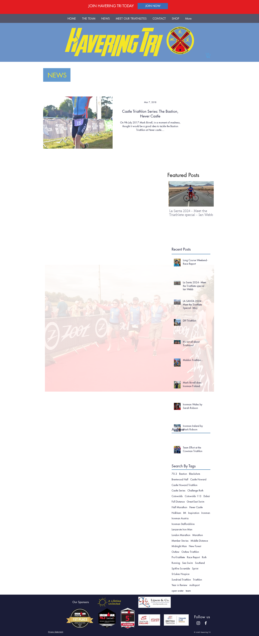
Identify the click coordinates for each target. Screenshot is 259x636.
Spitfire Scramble (181, 568)
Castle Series (178, 490)
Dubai (207, 496)
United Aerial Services (196, 159)
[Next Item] (208, 194)
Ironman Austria (180, 518)
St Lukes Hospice (180, 574)
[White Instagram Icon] (198, 623)
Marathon (197, 535)
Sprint (195, 568)
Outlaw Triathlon (190, 551)
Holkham (176, 513)
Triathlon (197, 579)
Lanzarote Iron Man (182, 529)
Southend (200, 563)
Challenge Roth (195, 490)
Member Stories (180, 540)
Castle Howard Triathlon (184, 485)
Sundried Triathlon (181, 579)
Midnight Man (179, 546)
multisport (194, 585)
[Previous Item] (174, 194)
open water (178, 590)
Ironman (205, 513)
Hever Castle (196, 507)
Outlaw (175, 551)
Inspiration (193, 513)
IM (184, 513)
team (188, 590)
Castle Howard (198, 479)
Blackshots (194, 473)
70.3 (174, 473)
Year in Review (179, 585)
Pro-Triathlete (178, 557)
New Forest (195, 546)
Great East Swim (195, 501)
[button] (208, 55)
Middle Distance (199, 540)
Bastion (183, 473)
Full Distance (178, 501)
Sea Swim (187, 563)
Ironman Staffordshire (183, 524)
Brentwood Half (180, 479)
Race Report (193, 557)
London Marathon (181, 535)
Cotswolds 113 (193, 496)
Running (176, 563)
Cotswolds (177, 496)
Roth (204, 557)
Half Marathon (179, 507)
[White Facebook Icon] (205, 623)
